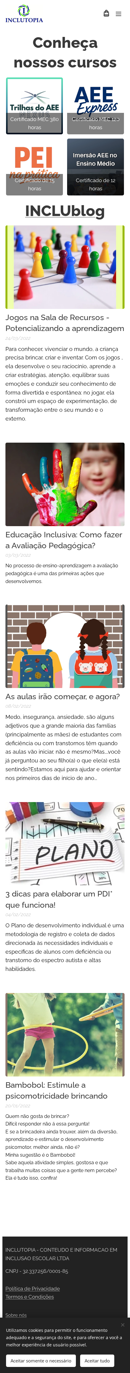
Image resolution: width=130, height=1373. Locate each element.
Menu (118, 14)
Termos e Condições (29, 1297)
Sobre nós (16, 1315)
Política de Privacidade (32, 1289)
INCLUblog (65, 211)
